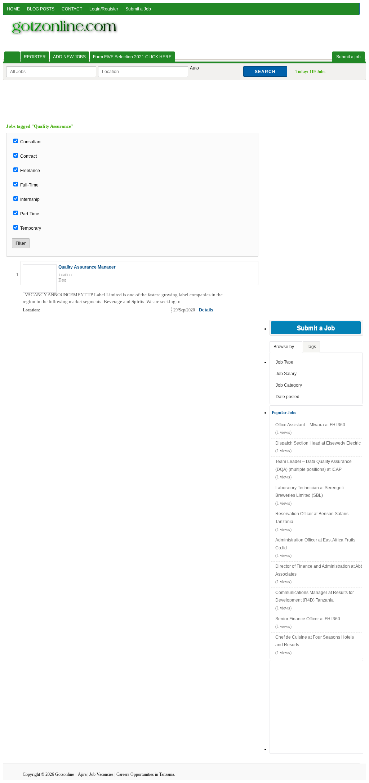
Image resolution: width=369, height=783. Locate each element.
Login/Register (103, 9)
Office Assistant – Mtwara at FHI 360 (310, 424)
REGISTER (35, 56)
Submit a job (348, 56)
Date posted (287, 396)
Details (206, 309)
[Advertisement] (184, 96)
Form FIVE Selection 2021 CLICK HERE (132, 56)
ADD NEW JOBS (69, 56)
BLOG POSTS (40, 9)
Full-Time (29, 185)
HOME (13, 9)
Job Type (284, 362)
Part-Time (29, 213)
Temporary (30, 228)
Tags (311, 346)
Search (265, 71)
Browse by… (286, 346)
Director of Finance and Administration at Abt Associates (318, 570)
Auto (194, 68)
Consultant (30, 141)
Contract (28, 156)
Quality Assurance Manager (87, 267)
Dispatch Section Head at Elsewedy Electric (318, 443)
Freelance (30, 170)
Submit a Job (138, 9)
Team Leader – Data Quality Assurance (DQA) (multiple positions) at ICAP (313, 465)
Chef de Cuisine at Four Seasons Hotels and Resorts (314, 641)
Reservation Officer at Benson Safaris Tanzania (311, 517)
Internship (30, 199)
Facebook (251, 310)
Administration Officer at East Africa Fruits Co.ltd (315, 543)
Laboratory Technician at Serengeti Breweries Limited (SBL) (309, 491)
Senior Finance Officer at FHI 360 (307, 618)
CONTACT (72, 9)
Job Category (289, 385)
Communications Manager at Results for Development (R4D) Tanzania (314, 596)
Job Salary (286, 373)
